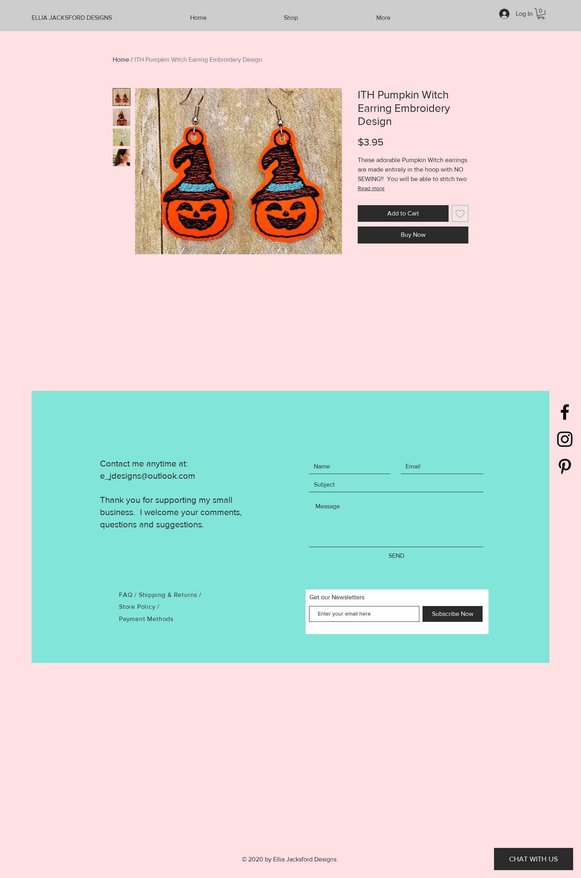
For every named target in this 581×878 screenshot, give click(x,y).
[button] (540, 13)
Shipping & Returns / (170, 594)
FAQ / (129, 594)
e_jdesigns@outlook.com (147, 475)
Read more (371, 188)
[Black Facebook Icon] (565, 412)
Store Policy (138, 606)
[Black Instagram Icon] (565, 439)
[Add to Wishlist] (460, 213)
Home (121, 59)
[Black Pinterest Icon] (565, 466)
